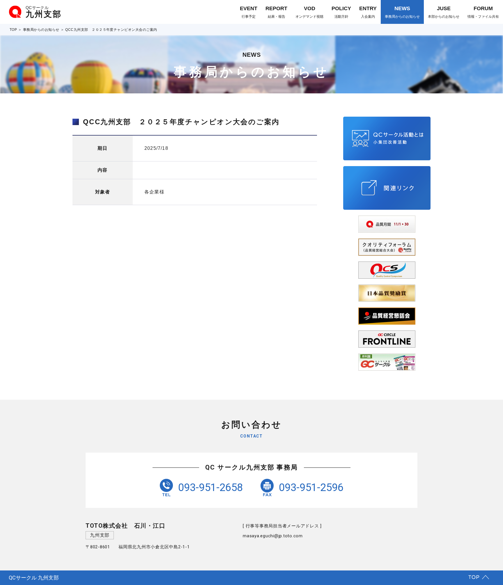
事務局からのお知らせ (41, 29)
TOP (13, 29)
